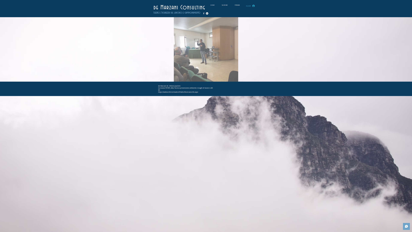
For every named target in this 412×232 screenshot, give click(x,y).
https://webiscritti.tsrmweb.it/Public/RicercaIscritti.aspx (178, 92)
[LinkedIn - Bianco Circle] (207, 13)
